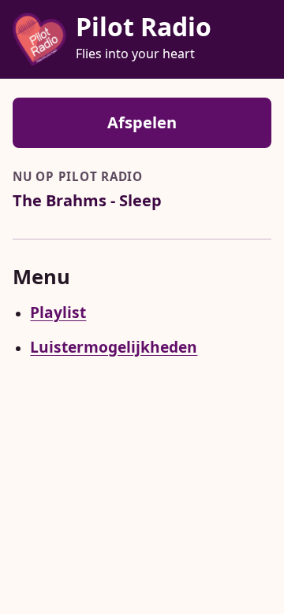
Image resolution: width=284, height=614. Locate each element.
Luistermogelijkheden (113, 346)
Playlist (58, 312)
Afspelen (142, 122)
